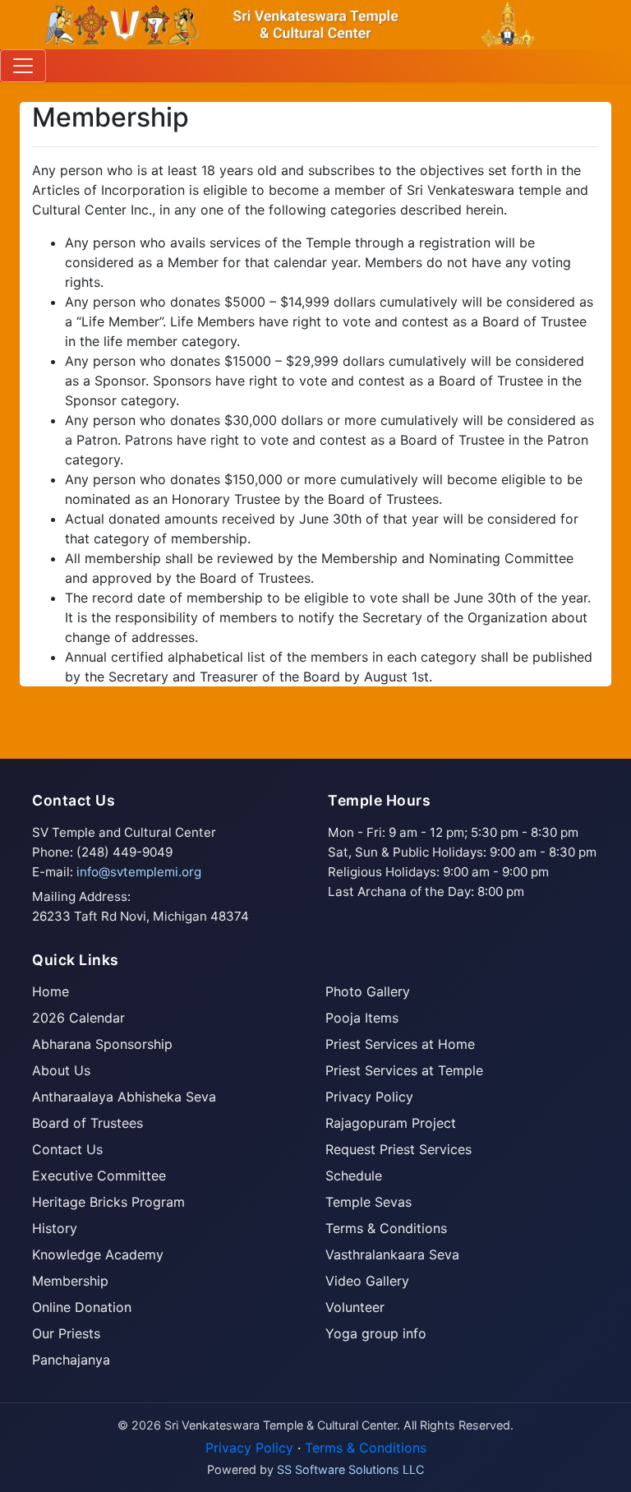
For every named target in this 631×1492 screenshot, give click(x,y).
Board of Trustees (87, 1123)
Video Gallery (367, 1281)
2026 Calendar (78, 1017)
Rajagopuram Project (390, 1123)
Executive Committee (99, 1175)
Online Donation (81, 1307)
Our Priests (66, 1333)
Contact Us (67, 1149)
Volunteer (355, 1307)
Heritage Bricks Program (108, 1202)
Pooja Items (361, 1017)
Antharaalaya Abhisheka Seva (124, 1096)
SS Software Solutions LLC (350, 1469)
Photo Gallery (367, 991)
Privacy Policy (369, 1096)
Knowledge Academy (98, 1254)
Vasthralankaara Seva (392, 1254)
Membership (70, 1281)
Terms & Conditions (386, 1228)
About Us (61, 1070)
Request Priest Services (398, 1149)
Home (50, 991)
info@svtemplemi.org (138, 872)
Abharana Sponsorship (102, 1044)
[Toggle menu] (23, 65)
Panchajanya (71, 1359)
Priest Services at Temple (404, 1070)
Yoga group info (375, 1333)
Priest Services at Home (400, 1044)
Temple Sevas (368, 1202)
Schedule (353, 1175)
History (54, 1228)
